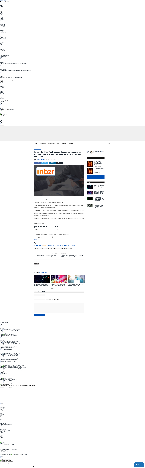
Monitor (1, 2)
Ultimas (70, 248)
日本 (1, 97)
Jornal (1, 436)
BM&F (1, 48)
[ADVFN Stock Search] (0, 1)
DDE (0, 36)
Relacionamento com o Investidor (6, 424)
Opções (1, 17)
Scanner (1, 10)
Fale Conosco (2, 84)
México (1, 96)
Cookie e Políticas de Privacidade (6, 451)
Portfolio (1, 7)
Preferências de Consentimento (5, 432)
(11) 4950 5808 (2, 82)
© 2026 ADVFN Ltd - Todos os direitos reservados (9, 449)
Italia (1, 94)
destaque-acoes (49, 248)
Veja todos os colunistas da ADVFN (94, 177)
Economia (64, 143)
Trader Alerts (2, 33)
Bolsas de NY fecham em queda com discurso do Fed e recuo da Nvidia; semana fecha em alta (58, 285)
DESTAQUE (42, 248)
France (1, 92)
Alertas (1, 31)
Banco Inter (37, 248)
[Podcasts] (26, 454)
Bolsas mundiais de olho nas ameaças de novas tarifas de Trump (99, 169)
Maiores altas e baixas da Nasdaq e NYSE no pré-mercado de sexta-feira (99, 186)
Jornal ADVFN (2, 24)
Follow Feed (2, 30)
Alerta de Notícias (3, 26)
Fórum (1, 5)
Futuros (1, 45)
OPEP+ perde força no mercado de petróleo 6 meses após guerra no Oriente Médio (98, 206)
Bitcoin (6, 114)
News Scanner (2, 25)
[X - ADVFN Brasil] (8, 454)
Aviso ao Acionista (37, 149)
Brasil (1, 88)
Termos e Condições (26, 447)
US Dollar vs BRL (11, 109)
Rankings (1, 6)
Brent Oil (7, 119)
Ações (57, 143)
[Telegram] (18, 454)
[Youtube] (22, 454)
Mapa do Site (2, 426)
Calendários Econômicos (4, 55)
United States (2, 86)
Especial (71, 143)
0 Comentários (53, 159)
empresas (55, 248)
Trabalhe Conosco (3, 423)
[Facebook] (13, 454)
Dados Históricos (3, 37)
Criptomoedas (50, 143)
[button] (5, 459)
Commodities (2, 50)
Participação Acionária (63, 248)
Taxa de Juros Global (3, 56)
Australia (2, 90)
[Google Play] (2, 443)
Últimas (36, 143)
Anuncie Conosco (3, 429)
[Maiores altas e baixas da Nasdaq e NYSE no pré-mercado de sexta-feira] (42, 279)
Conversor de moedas (4, 35)
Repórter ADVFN (41, 159)
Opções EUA (2, 49)
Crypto (1, 44)
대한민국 (2, 98)
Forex (1, 43)
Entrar (1, 80)
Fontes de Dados (3, 431)
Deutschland (2, 93)
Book (1, 4)
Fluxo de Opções (3, 38)
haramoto (95, 166)
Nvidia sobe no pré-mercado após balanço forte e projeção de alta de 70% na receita (99, 199)
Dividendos (2, 19)
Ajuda (1, 425)
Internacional (43, 143)
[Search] (109, 143)
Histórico (1, 20)
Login (11, 387)
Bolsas (1, 51)
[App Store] (2, 442)
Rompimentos (2, 39)
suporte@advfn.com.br (4, 83)
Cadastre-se (2, 125)
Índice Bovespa (11, 100)
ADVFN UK (2, 87)
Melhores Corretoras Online (5, 430)
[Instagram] (2, 454)
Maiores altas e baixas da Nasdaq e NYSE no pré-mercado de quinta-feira (99, 192)
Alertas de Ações (3, 32)
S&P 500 (7, 104)
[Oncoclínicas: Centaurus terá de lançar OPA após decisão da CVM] (76, 279)
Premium (10, 80)
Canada (1, 91)
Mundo (1, 8)
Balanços (1, 18)
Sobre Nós (2, 422)
